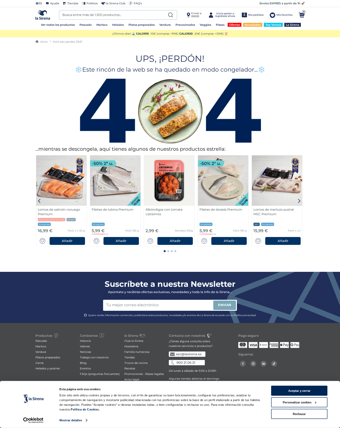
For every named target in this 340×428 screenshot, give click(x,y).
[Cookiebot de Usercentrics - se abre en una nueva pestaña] (33, 420)
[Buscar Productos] (170, 15)
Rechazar (299, 413)
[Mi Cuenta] (221, 15)
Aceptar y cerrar (299, 390)
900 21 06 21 (185, 362)
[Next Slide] (299, 200)
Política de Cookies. (85, 409)
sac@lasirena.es (188, 354)
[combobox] (118, 15)
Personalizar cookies (297, 402)
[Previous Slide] (39, 200)
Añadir (67, 241)
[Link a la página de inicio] (41, 42)
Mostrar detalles (70, 420)
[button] (67, 241)
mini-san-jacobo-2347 (67, 41)
